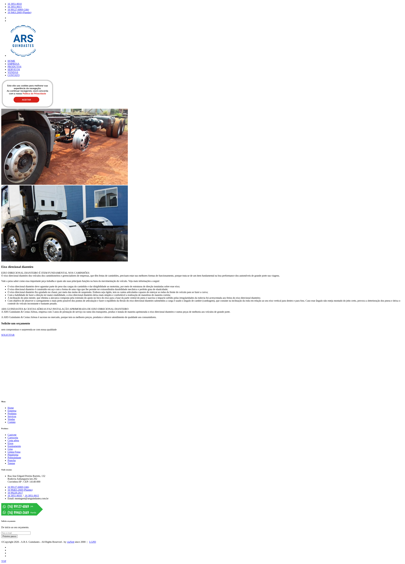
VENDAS (13, 72)
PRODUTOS (14, 66)
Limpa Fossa (14, 452)
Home (11, 407)
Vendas (11, 419)
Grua (10, 449)
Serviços (12, 416)
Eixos (10, 443)
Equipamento (14, 446)
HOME (11, 61)
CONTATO (14, 75)
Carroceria (13, 437)
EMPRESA (13, 63)
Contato (12, 422)
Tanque (11, 463)
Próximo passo (9, 536)
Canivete (12, 434)
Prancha (12, 460)
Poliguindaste (14, 457)
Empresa (12, 410)
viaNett (70, 542)
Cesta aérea (13, 440)
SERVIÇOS (14, 69)
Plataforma (13, 454)
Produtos (12, 413)
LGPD (92, 542)
